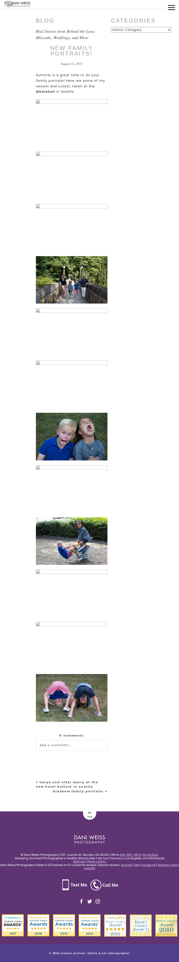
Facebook (148, 865)
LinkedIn (89, 868)
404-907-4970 (130, 855)
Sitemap (79, 861)
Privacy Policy (96, 861)
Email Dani (150, 855)
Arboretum (45, 91)
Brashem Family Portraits (78, 791)
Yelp (136, 865)
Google (126, 865)
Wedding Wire (168, 865)
